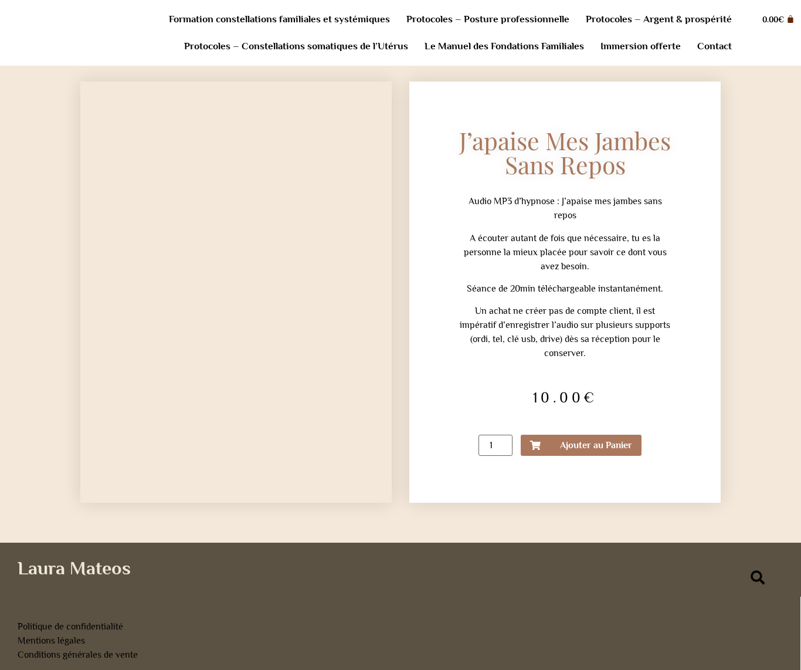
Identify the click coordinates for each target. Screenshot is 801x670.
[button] (757, 577)
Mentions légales (51, 640)
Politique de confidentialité (70, 626)
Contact (714, 46)
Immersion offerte (640, 46)
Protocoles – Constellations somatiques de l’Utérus (296, 46)
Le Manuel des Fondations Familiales (504, 46)
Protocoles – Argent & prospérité (659, 19)
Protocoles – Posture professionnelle (487, 19)
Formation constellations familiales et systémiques (279, 19)
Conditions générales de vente (78, 654)
